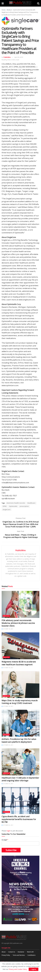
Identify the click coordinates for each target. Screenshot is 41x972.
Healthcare (31, 503)
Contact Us (11, 952)
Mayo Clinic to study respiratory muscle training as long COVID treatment (20, 701)
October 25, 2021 (8, 745)
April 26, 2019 (18, 57)
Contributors (31, 955)
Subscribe (11, 850)
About (3, 952)
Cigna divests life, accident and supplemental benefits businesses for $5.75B (19, 819)
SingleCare (6, 509)
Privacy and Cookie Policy (18, 969)
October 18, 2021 (8, 629)
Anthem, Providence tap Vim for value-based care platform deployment (19, 740)
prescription (24, 506)
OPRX (5, 506)
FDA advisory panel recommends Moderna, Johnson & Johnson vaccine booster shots (18, 623)
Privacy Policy (6, 955)
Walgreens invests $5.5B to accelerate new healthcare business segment (19, 663)
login (8, 831)
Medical (9, 10)
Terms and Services (19, 955)
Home (3, 10)
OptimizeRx (13, 506)
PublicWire (7, 57)
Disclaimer (21, 952)
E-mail (5, 840)
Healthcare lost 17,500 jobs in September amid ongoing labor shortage (20, 779)
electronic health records (16, 503)
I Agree (33, 969)
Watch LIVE (30, 952)
